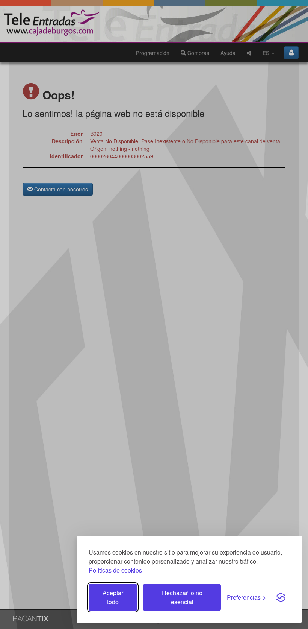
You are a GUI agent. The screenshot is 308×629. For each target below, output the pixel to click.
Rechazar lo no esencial (182, 597)
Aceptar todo (113, 597)
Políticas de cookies (115, 570)
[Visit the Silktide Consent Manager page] (281, 597)
